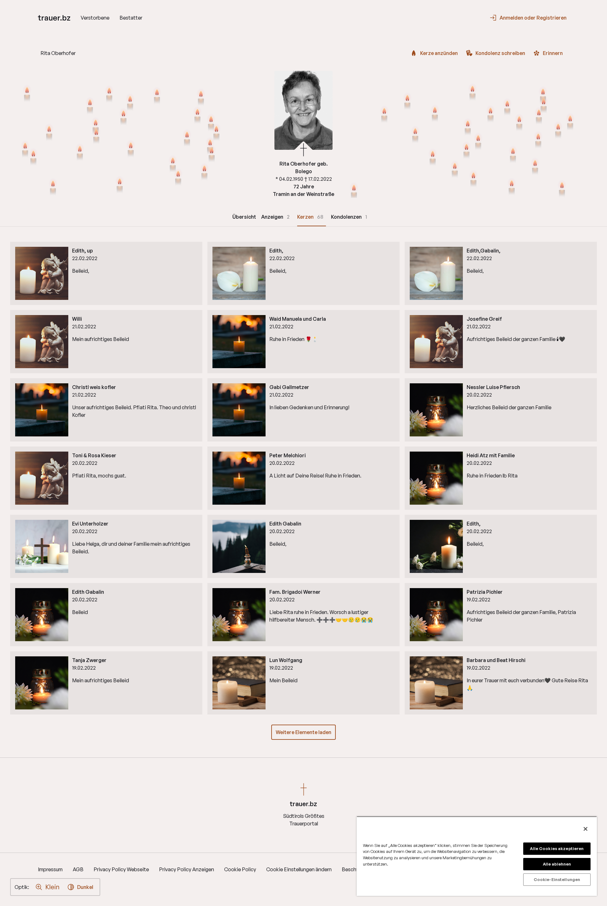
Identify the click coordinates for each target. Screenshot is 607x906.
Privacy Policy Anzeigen (186, 869)
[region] (477, 856)
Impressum (50, 869)
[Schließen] (585, 829)
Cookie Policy (240, 869)
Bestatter (131, 18)
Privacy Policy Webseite (121, 869)
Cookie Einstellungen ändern (299, 869)
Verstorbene (95, 18)
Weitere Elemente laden (303, 732)
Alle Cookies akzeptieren (557, 848)
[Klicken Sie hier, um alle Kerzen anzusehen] (90, 106)
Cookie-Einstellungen (557, 879)
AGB (78, 869)
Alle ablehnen (557, 863)
